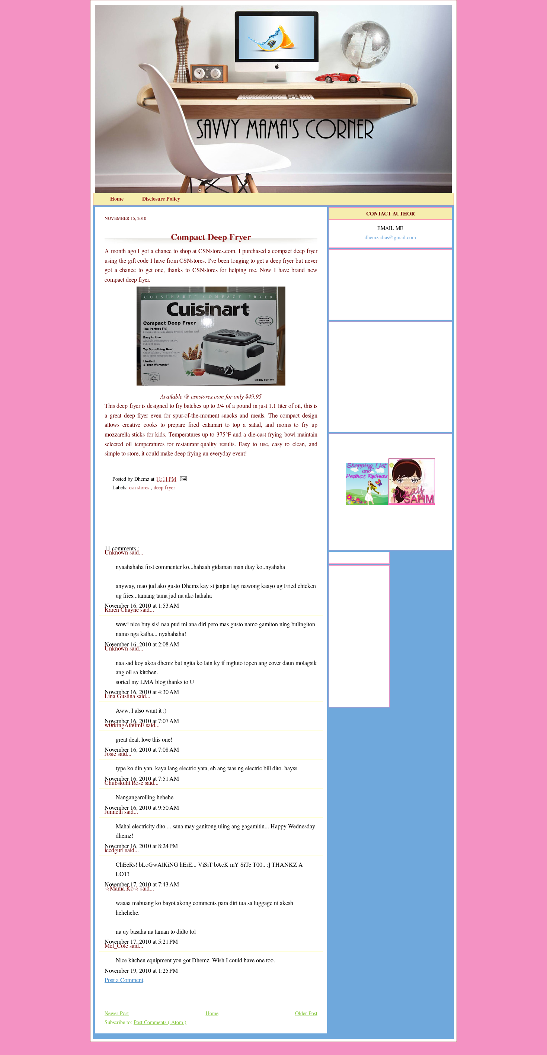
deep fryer (164, 487)
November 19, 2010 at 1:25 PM (141, 970)
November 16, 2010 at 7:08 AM (142, 749)
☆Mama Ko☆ (122, 888)
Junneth (114, 811)
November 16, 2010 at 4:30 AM (142, 692)
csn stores (140, 487)
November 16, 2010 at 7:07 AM (142, 721)
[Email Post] (182, 478)
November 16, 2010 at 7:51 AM (142, 778)
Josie (111, 753)
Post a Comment (124, 980)
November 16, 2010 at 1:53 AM (142, 605)
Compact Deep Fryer (211, 236)
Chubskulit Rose (125, 782)
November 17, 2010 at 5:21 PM (141, 941)
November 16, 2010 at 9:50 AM (142, 807)
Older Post (306, 1013)
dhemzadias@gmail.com (390, 237)
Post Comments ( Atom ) (160, 1022)
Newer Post (117, 1013)
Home (117, 198)
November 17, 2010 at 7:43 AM (142, 884)
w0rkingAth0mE (125, 725)
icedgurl (115, 850)
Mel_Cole (117, 945)
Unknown (117, 552)
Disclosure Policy (161, 198)
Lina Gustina (121, 696)
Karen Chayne (122, 609)
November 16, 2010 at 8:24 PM (141, 846)
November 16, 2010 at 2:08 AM (142, 644)
